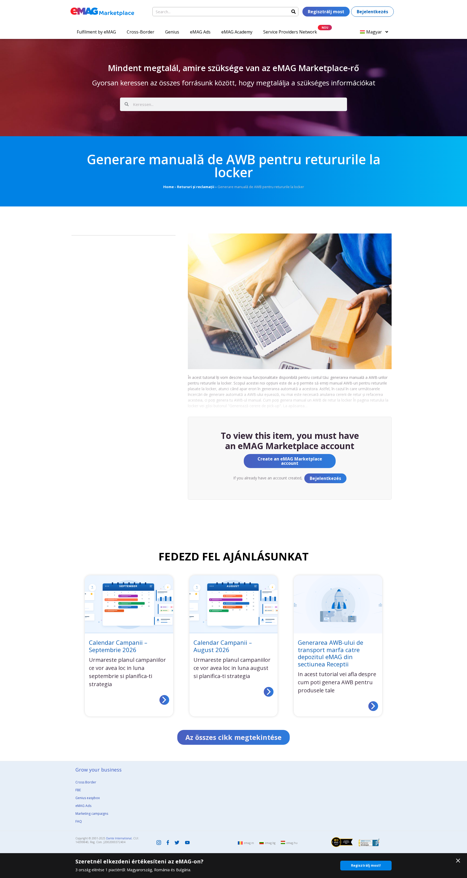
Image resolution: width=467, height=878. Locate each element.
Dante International (119, 838)
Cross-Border (140, 32)
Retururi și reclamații (195, 186)
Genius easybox (87, 798)
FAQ (78, 821)
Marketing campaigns (91, 813)
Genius (172, 32)
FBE (78, 790)
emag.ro (249, 843)
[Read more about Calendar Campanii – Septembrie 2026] (164, 700)
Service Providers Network (290, 32)
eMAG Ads (200, 32)
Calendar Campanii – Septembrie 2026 (118, 645)
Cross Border (85, 782)
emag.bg (270, 843)
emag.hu (292, 843)
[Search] (293, 11)
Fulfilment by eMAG (96, 32)
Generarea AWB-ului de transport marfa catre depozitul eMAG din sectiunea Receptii (330, 653)
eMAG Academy (236, 32)
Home (168, 186)
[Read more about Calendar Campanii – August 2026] (268, 692)
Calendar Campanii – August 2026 (223, 645)
